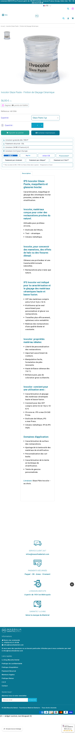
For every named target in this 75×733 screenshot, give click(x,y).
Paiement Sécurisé (9, 671)
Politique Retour (8, 678)
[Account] (68, 18)
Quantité (5, 118)
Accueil (3, 26)
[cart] (73, 18)
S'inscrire (32, 700)
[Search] (68, 9)
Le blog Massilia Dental (10, 660)
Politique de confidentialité (12, 663)
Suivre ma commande (12, 640)
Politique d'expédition (10, 667)
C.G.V (4, 682)
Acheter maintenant (46, 133)
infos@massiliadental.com (14, 645)
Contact (5, 686)
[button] (47, 5)
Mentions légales (8, 675)
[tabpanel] (7, 35)
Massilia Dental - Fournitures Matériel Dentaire (23, 708)
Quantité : (7, 125)
